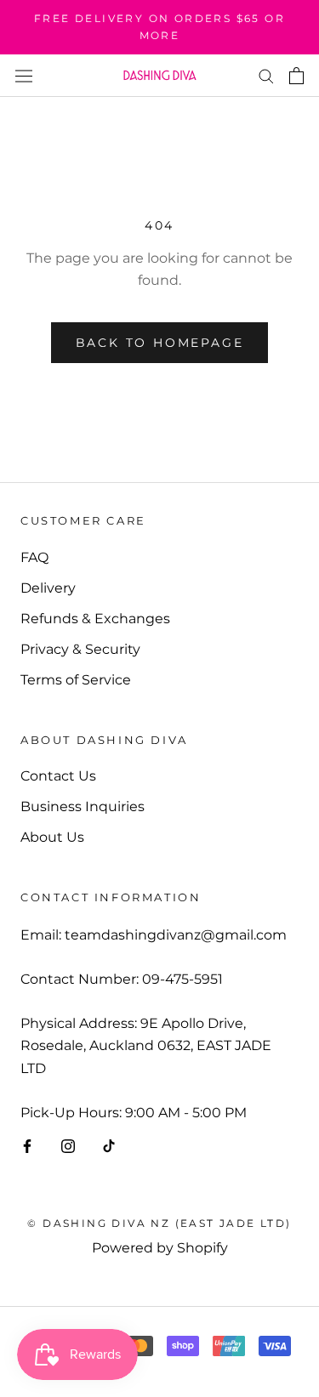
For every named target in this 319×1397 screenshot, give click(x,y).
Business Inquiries (82, 806)
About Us (52, 837)
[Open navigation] (23, 75)
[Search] (266, 75)
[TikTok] (109, 1145)
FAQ (34, 557)
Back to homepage (160, 342)
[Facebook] (27, 1145)
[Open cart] (296, 75)
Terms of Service (75, 680)
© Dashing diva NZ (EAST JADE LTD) (159, 1223)
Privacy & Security (80, 649)
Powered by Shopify (160, 1248)
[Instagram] (68, 1145)
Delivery (48, 588)
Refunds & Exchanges (95, 618)
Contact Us (58, 776)
